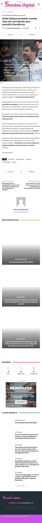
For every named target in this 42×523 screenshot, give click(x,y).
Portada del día (21, 259)
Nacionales (15, 15)
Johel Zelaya (6, 162)
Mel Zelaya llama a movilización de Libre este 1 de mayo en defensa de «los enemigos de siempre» (11, 186)
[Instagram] (13, 508)
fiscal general (20, 159)
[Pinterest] (24, 508)
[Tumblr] (29, 508)
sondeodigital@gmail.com (25, 503)
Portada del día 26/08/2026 (21, 262)
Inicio (3, 12)
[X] (34, 508)
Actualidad (10, 12)
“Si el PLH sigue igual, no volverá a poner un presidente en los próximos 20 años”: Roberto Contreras (27, 477)
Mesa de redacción (13, 28)
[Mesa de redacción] (3, 28)
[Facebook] (7, 508)
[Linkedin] (18, 508)
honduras (28, 159)
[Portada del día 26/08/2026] (21, 244)
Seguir (21, 367)
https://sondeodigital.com (21, 212)
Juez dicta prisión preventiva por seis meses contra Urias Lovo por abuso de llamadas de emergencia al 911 (21, 344)
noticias (14, 162)
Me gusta (8, 367)
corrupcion (11, 159)
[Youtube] (22, 520)
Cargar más (20, 485)
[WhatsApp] (17, 520)
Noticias (22, 15)
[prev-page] (3, 352)
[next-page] (6, 352)
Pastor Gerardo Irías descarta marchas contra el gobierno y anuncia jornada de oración (21, 302)
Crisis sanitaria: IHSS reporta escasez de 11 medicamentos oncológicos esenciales (32, 186)
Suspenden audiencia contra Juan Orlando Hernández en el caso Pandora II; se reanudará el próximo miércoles (27, 463)
